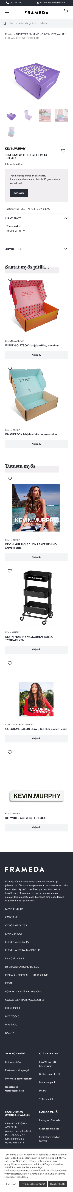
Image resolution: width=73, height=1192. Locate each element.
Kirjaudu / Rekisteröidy (52, 3)
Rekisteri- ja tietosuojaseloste (14, 1088)
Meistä (43, 1090)
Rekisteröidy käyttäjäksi (18, 1070)
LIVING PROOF (14, 934)
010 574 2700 (15, 3)
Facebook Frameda (49, 1128)
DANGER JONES (14, 958)
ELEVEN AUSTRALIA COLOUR (22, 950)
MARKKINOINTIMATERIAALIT (47, 34)
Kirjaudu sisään (13, 1062)
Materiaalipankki (48, 1082)
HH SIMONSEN (14, 1008)
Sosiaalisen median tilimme (49, 1139)
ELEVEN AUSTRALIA (17, 942)
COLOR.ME (11, 917)
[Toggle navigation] (7, 12)
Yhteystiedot (46, 1099)
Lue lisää (11, 1184)
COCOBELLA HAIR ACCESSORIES (24, 1000)
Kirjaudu (19, 192)
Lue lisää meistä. (26, 900)
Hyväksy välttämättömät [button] (33, 1183)
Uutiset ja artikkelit (49, 1074)
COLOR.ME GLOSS (16, 925)
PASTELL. (10, 983)
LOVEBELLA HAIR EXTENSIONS (23, 991)
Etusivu (9, 34)
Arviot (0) (13, 249)
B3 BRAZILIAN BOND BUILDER (22, 967)
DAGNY (9, 1033)
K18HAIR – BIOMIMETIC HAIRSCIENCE (27, 975)
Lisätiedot (13, 218)
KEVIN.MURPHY (16, 231)
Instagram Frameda (49, 1120)
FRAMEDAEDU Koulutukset (47, 1064)
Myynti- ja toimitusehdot (18, 1078)
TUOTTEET (22, 34)
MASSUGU (11, 1024)
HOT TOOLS (12, 1016)
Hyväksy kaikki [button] (57, 1183)
